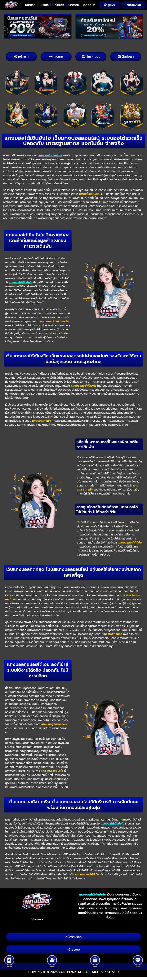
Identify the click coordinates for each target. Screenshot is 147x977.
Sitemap (37, 919)
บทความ (73, 5)
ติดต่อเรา (89, 5)
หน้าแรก (30, 5)
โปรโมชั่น (45, 5)
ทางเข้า (59, 5)
